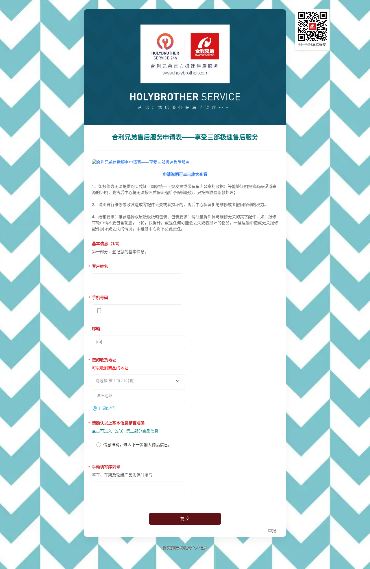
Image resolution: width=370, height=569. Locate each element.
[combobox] (136, 380)
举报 (272, 531)
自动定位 (107, 408)
